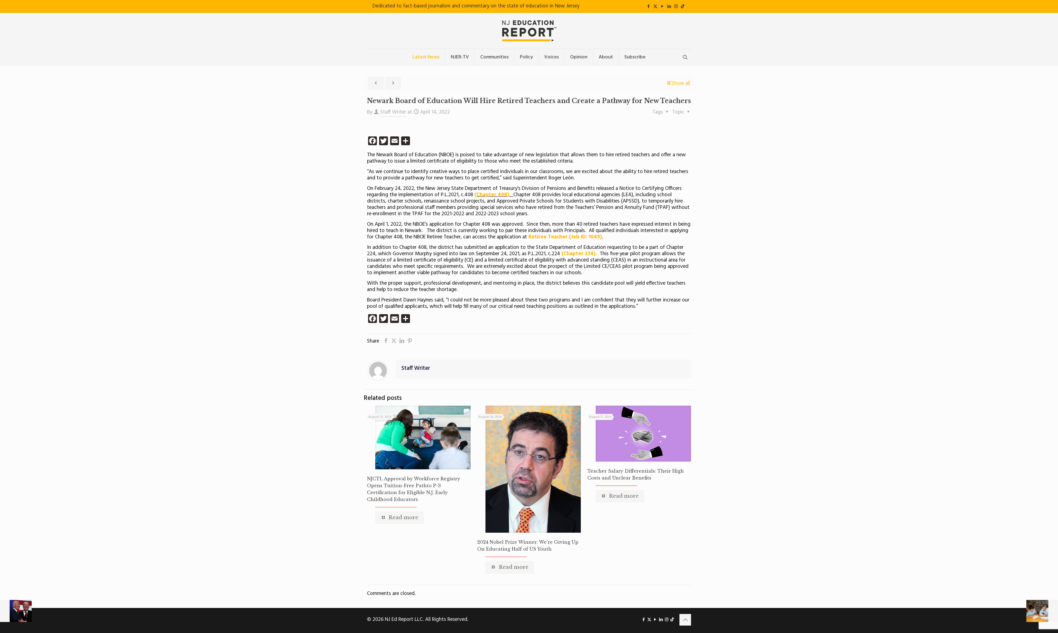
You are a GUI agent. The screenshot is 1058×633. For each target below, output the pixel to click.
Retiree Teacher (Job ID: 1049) (565, 237)
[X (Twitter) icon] (655, 6)
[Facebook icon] (648, 6)
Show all (680, 83)
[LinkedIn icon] (669, 6)
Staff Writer (393, 112)
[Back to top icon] (685, 620)
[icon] (682, 6)
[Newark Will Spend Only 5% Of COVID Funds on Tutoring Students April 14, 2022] (1042, 611)
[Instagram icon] (676, 6)
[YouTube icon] (662, 6)
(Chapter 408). (493, 195)
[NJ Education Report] (529, 31)
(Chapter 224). (581, 254)
